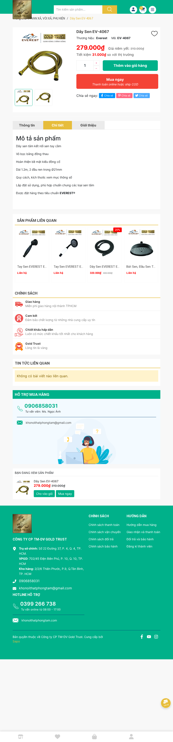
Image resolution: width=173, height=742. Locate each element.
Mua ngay (115, 81)
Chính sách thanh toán (104, 525)
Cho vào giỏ (44, 493)
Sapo (16, 641)
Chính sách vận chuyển (105, 532)
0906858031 (41, 406)
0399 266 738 (38, 604)
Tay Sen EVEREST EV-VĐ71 (36, 267)
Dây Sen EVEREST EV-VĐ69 (109, 267)
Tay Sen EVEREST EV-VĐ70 (73, 267)
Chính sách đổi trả (101, 539)
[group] (43, 58)
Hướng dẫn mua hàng (142, 525)
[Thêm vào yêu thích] (155, 33)
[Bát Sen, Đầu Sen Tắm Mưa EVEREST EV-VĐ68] (141, 245)
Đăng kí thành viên (139, 546)
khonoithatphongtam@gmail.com (45, 588)
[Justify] (109, 9)
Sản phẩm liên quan (37, 220)
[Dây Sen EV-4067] (23, 488)
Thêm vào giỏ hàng (130, 65)
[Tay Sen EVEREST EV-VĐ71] (32, 245)
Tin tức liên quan (32, 363)
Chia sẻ (108, 95)
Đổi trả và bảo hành (140, 539)
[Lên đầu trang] (166, 724)
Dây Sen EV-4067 (46, 481)
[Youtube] (149, 637)
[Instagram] (156, 637)
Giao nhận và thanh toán (143, 532)
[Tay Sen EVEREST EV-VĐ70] (68, 245)
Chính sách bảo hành (103, 546)
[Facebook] (142, 637)
